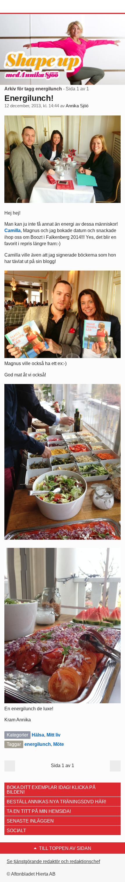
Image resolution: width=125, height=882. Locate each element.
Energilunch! (28, 98)
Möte (58, 744)
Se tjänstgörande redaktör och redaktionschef (53, 861)
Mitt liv (53, 734)
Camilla (12, 230)
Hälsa (38, 734)
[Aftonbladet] (26, 6)
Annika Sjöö (77, 106)
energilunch (37, 744)
